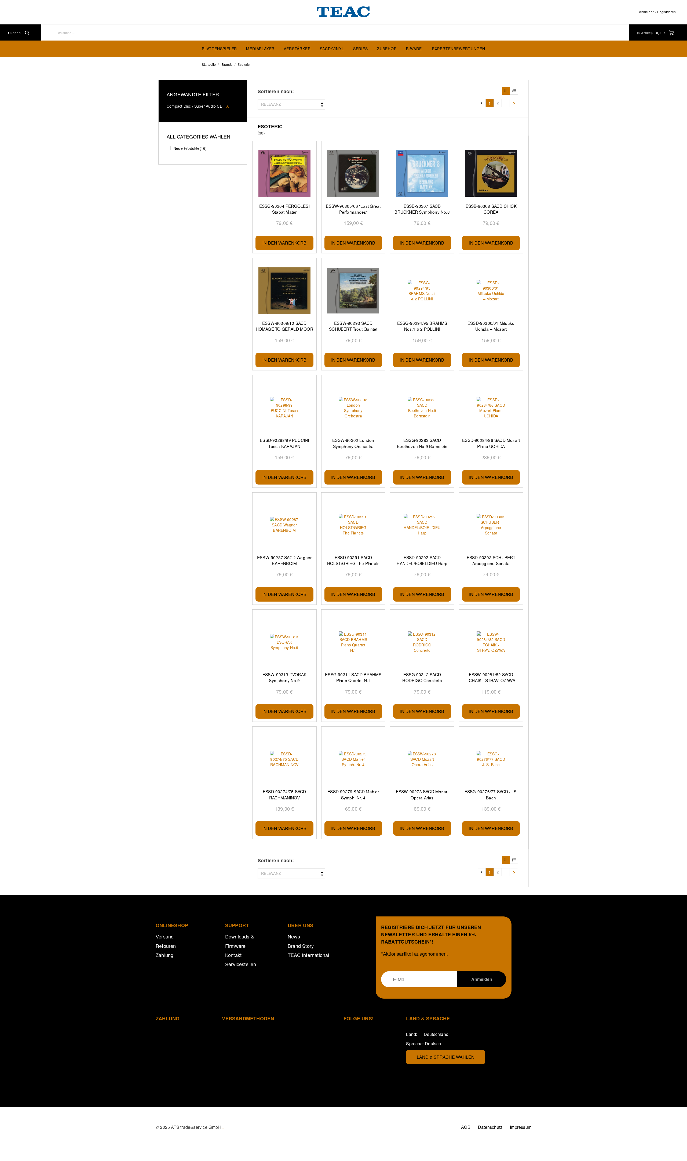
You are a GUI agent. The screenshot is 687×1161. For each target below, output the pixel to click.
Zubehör (387, 48)
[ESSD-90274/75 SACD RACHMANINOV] (284, 759)
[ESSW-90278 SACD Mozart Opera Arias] (422, 759)
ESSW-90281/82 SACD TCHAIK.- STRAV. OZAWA (491, 677)
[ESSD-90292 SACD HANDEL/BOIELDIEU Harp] (422, 525)
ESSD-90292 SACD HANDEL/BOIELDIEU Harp (422, 560)
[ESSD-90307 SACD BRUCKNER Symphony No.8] (422, 173)
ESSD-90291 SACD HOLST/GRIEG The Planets (353, 560)
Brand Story (301, 945)
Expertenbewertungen (458, 48)
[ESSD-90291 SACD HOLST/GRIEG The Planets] (353, 525)
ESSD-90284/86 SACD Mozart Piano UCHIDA (491, 443)
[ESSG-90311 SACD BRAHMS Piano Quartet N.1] (353, 642)
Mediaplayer (260, 48)
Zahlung (164, 954)
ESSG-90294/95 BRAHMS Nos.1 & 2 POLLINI (422, 326)
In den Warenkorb (284, 243)
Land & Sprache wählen (445, 1057)
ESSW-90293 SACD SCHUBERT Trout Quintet (353, 326)
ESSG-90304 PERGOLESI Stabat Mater (284, 209)
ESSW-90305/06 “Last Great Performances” (353, 209)
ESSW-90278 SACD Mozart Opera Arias (422, 794)
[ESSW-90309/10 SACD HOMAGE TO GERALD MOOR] (284, 290)
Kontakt (233, 954)
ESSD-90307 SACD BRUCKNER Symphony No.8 (422, 209)
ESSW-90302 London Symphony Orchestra (353, 443)
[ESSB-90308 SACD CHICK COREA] (491, 173)
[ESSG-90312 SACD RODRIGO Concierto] (422, 642)
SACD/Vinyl (332, 48)
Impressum (520, 1127)
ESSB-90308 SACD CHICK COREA (491, 209)
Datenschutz (490, 1127)
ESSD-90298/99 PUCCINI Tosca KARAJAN (284, 443)
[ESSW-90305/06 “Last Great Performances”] (353, 173)
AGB (465, 1127)
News (294, 936)
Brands (227, 64)
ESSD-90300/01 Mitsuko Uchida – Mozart (490, 326)
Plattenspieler (219, 48)
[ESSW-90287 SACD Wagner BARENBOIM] (284, 525)
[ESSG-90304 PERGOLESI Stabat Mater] (284, 173)
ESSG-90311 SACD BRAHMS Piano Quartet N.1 (353, 677)
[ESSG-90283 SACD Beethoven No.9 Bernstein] (422, 407)
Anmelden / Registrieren (657, 11)
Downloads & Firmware (239, 941)
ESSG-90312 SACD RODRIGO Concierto (422, 677)
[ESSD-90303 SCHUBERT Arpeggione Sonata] (491, 525)
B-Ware (414, 48)
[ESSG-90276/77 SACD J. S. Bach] (491, 759)
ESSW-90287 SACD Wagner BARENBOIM (284, 560)
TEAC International (308, 954)
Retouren (166, 945)
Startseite (209, 64)
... (506, 103)
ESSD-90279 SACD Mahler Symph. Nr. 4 (353, 794)
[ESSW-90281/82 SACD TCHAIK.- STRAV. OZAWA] (491, 642)
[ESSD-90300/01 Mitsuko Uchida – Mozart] (491, 290)
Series (360, 48)
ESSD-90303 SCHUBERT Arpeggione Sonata (491, 560)
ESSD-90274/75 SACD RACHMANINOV (284, 794)
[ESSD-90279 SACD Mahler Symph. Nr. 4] (353, 759)
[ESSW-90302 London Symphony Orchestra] (353, 407)
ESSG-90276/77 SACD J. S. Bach (491, 794)
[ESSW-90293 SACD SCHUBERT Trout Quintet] (353, 290)
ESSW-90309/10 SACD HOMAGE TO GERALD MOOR (284, 326)
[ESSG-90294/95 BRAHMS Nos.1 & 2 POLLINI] (422, 290)
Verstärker (297, 48)
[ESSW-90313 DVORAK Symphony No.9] (284, 642)
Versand (165, 936)
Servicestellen (240, 963)
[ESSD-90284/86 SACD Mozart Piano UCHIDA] (491, 407)
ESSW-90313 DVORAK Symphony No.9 (284, 677)
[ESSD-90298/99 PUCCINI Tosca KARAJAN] (284, 407)
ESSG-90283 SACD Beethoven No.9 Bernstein (422, 443)
